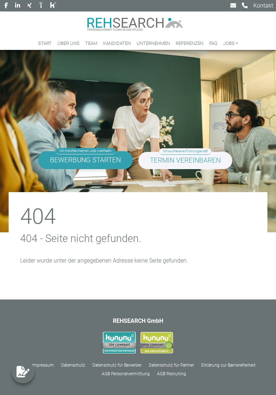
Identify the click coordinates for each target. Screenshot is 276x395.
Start (45, 43)
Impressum (43, 365)
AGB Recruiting (171, 373)
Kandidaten (117, 43)
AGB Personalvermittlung (126, 373)
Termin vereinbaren (185, 160)
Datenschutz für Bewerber (117, 365)
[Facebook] (6, 5)
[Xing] (29, 5)
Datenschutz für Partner (171, 365)
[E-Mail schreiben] (233, 5)
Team (91, 43)
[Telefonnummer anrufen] (245, 5)
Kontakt (263, 5)
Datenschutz (73, 365)
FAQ (213, 43)
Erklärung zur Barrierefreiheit (228, 365)
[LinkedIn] (17, 5)
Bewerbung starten (85, 160)
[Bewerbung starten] (23, 372)
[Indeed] (41, 5)
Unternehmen (153, 43)
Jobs (229, 43)
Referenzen (189, 43)
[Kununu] (54, 5)
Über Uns (68, 43)
